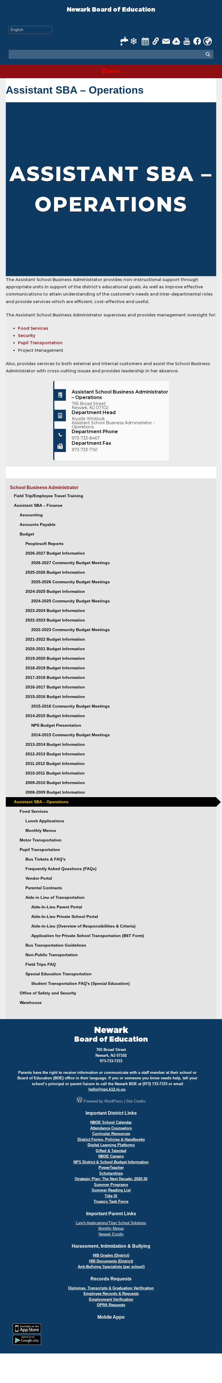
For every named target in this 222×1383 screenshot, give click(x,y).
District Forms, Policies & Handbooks (111, 1139)
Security (26, 335)
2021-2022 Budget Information (55, 639)
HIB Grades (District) (111, 1255)
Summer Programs (111, 1184)
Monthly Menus (40, 830)
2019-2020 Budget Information (55, 658)
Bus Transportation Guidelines (55, 945)
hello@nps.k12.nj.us (106, 1089)
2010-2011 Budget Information (55, 773)
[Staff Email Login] (166, 41)
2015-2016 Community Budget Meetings (70, 706)
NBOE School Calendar (111, 1122)
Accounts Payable (38, 524)
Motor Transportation (41, 840)
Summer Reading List (111, 1190)
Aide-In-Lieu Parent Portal (56, 907)
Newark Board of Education (111, 10)
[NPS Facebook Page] (197, 41)
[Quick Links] (155, 41)
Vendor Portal (38, 878)
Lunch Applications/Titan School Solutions (111, 1223)
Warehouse (31, 1002)
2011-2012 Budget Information (55, 763)
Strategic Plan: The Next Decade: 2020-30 (111, 1179)
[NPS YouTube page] (187, 41)
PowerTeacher (111, 1167)
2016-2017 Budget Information (55, 687)
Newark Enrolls (111, 1234)
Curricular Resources (111, 1133)
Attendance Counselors (111, 1128)
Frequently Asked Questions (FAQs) (61, 868)
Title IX (111, 1196)
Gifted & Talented (111, 1151)
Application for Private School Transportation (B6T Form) (87, 935)
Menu (113, 71)
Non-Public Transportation (51, 954)
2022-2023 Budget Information (55, 620)
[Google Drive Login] (176, 41)
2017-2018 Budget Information (55, 677)
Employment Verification (111, 1299)
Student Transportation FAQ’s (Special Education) (80, 983)
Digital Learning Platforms (111, 1145)
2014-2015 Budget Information (55, 715)
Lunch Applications (44, 821)
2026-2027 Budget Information (55, 553)
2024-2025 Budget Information (55, 591)
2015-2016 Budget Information (55, 696)
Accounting (31, 515)
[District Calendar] (145, 41)
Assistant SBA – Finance (38, 505)
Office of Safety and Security (48, 993)
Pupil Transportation (40, 342)
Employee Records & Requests (111, 1293)
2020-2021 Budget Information (55, 648)
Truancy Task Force (111, 1201)
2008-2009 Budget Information (55, 792)
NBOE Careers (111, 1156)
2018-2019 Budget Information (55, 668)
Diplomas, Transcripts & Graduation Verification (111, 1288)
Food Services (33, 328)
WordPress (113, 1101)
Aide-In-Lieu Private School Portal (64, 916)
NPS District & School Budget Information (111, 1162)
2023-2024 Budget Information (55, 610)
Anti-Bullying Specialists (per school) (111, 1266)
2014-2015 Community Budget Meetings (70, 735)
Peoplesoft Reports (44, 543)
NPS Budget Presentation (56, 725)
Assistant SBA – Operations (41, 801)
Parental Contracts (43, 887)
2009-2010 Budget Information (55, 782)
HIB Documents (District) (111, 1261)
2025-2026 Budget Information (55, 572)
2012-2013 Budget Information (55, 754)
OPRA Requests (111, 1305)
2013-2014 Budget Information (55, 744)
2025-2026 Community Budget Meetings (70, 582)
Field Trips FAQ (40, 964)
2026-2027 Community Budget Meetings (70, 562)
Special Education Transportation (58, 974)
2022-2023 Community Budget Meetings (70, 629)
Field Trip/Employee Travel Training (48, 495)
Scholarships (111, 1173)
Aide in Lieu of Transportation (55, 897)
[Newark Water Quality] (124, 41)
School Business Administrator (44, 487)
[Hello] (207, 41)
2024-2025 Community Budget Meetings (70, 601)
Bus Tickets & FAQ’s (45, 859)
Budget (27, 534)
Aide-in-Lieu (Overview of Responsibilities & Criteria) (83, 926)
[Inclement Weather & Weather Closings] (135, 41)
